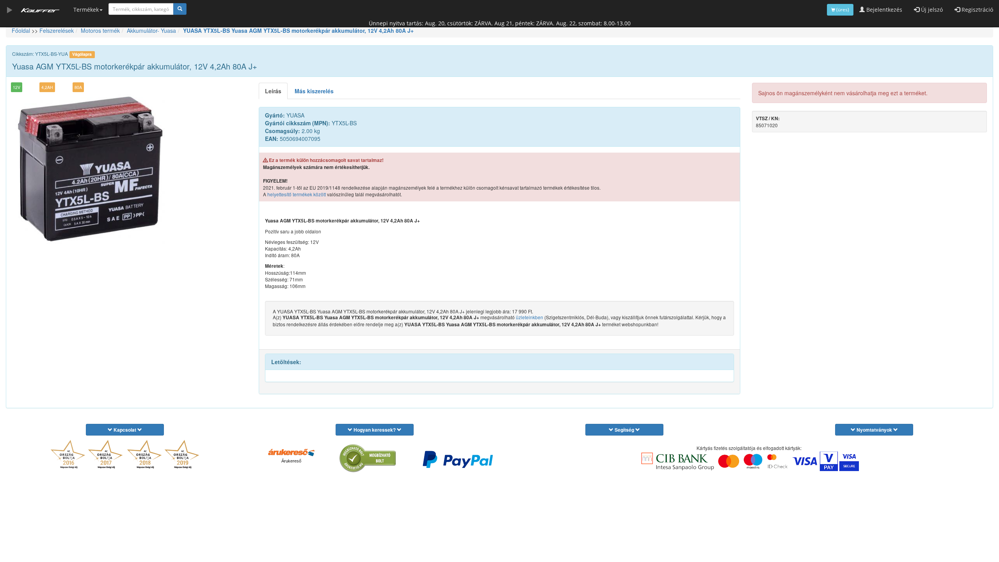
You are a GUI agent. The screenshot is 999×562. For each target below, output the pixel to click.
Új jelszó (931, 9)
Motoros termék (100, 30)
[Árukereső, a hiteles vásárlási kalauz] (368, 458)
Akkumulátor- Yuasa (151, 30)
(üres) (842, 9)
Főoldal (21, 30)
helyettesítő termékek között (296, 194)
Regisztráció (976, 9)
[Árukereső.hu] (291, 452)
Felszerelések (56, 30)
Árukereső (291, 461)
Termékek (86, 9)
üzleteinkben (529, 317)
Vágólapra (82, 54)
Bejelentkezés (883, 9)
